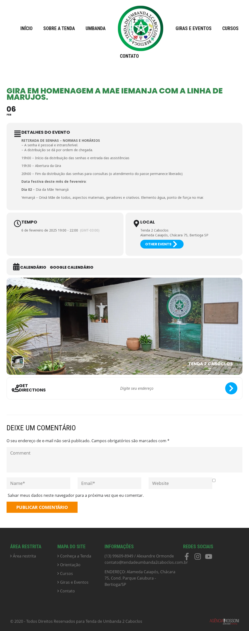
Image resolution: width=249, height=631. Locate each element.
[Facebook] (186, 558)
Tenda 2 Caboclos (154, 230)
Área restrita (24, 556)
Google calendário (71, 267)
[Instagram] (197, 558)
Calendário (33, 267)
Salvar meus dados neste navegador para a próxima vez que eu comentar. (76, 495)
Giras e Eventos (194, 28)
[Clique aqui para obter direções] (231, 388)
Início (26, 28)
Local (147, 222)
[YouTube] (208, 558)
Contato (129, 56)
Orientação (70, 564)
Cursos (230, 28)
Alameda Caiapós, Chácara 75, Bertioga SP (174, 235)
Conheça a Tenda (75, 556)
